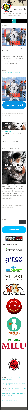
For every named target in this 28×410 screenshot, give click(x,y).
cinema (14, 205)
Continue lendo (5, 202)
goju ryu (18, 205)
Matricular (14, 229)
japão (19, 111)
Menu (14, 20)
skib (15, 113)
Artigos (4, 131)
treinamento (21, 113)
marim (8, 53)
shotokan (8, 113)
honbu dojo (8, 111)
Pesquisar (4, 219)
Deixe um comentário (6, 115)
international (14, 111)
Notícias (4, 46)
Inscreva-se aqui (14, 105)
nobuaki (3, 113)
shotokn (12, 113)
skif (17, 113)
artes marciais (9, 205)
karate (22, 111)
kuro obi (7, 207)
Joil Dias (3, 393)
